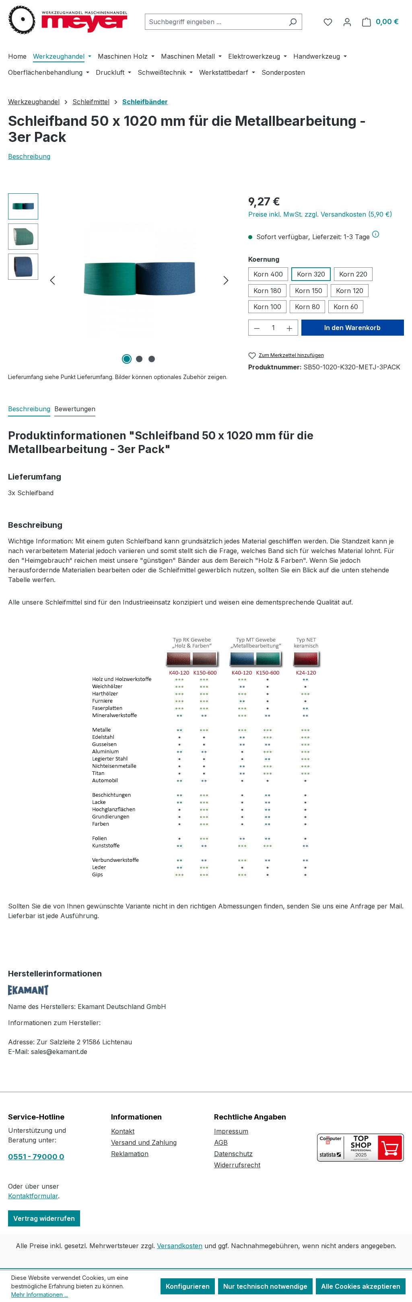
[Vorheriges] (52, 280)
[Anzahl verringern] (256, 328)
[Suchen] (292, 22)
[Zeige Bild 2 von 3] (139, 359)
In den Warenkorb (352, 328)
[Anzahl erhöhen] (289, 328)
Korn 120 (349, 291)
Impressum (231, 1131)
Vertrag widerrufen (44, 1218)
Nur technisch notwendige (265, 1286)
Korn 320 (311, 274)
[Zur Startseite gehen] (68, 20)
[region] (120, 279)
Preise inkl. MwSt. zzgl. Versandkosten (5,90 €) (320, 214)
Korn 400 (268, 274)
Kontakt (122, 1131)
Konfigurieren (188, 1286)
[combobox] (214, 22)
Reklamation (129, 1154)
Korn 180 (267, 291)
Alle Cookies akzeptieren (360, 1286)
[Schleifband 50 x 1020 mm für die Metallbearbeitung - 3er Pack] (139, 280)
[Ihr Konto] (347, 22)
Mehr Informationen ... (39, 1294)
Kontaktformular (33, 1196)
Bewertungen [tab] (74, 409)
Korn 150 (308, 291)
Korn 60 (346, 307)
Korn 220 (353, 274)
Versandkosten (179, 1246)
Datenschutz (233, 1154)
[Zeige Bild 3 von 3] (151, 359)
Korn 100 (267, 307)
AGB (221, 1142)
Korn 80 (307, 307)
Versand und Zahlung (144, 1142)
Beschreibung (29, 156)
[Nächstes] (226, 280)
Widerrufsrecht (237, 1165)
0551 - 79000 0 (36, 1156)
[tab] (29, 409)
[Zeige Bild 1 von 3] (127, 359)
